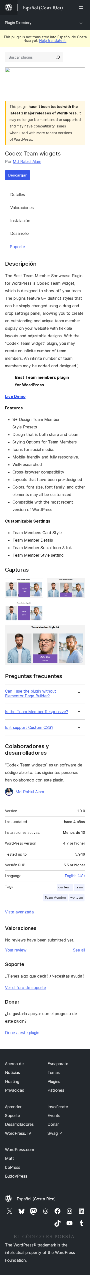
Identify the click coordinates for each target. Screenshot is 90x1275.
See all (79, 949)
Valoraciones (22, 207)
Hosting (12, 1081)
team (79, 887)
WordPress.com (19, 1149)
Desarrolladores (19, 1124)
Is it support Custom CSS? (29, 727)
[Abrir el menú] (82, 7)
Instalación (20, 220)
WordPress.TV (18, 1133)
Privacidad (14, 1090)
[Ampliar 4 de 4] (78, 631)
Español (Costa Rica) (36, 1198)
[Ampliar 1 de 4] (36, 584)
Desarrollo (19, 233)
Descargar (17, 175)
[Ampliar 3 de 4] (36, 608)
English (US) (75, 876)
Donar (53, 1124)
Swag (55, 1133)
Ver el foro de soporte (25, 987)
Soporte (17, 246)
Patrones (56, 1090)
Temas (54, 1072)
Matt (9, 1158)
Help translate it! (52, 40)
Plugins (54, 1081)
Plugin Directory (18, 23)
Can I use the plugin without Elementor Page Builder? (30, 693)
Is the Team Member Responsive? (36, 711)
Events (54, 1115)
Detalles (17, 194)
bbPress (12, 1167)
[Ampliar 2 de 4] (78, 584)
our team (65, 887)
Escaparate (58, 1063)
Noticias (12, 1072)
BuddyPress (16, 1176)
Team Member (55, 897)
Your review (15, 949)
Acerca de (14, 1063)
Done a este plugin (22, 1032)
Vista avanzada (19, 911)
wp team (76, 897)
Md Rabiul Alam (27, 161)
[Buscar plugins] (58, 57)
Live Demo (15, 396)
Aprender (13, 1106)
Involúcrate (58, 1106)
